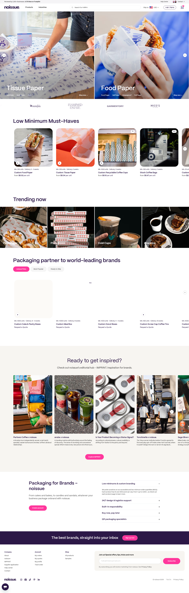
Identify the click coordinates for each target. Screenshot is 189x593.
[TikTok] (30, 580)
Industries (43, 7)
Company (8, 552)
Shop (67, 552)
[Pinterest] (34, 580)
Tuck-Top (37, 95)
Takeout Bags (106, 95)
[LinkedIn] (39, 580)
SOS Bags (117, 95)
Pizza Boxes (11, 95)
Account (38, 552)
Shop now (82, 95)
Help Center (164, 1)
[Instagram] (21, 580)
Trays (29, 95)
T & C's (168, 579)
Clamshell (21, 95)
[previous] (4, 55)
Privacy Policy (146, 567)
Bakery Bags (128, 95)
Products (29, 7)
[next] (185, 55)
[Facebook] (25, 580)
